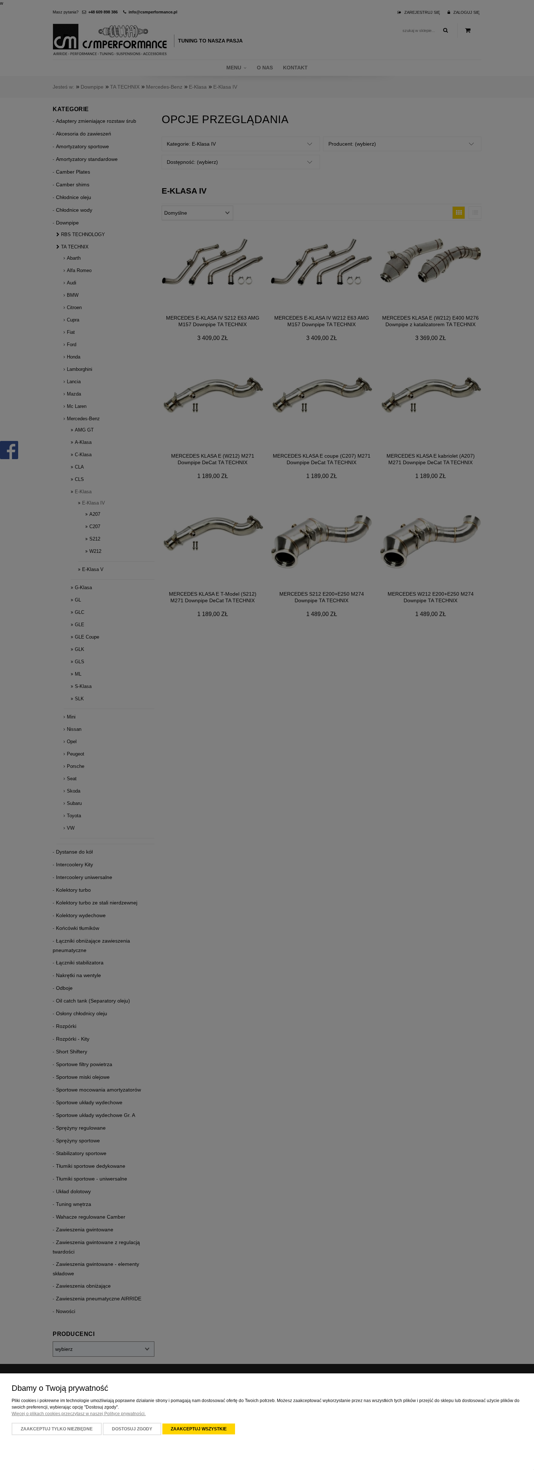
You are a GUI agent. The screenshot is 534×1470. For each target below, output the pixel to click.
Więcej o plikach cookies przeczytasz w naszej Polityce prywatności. (79, 1413)
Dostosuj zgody (132, 1428)
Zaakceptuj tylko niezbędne (57, 1428)
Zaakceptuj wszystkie (199, 1428)
